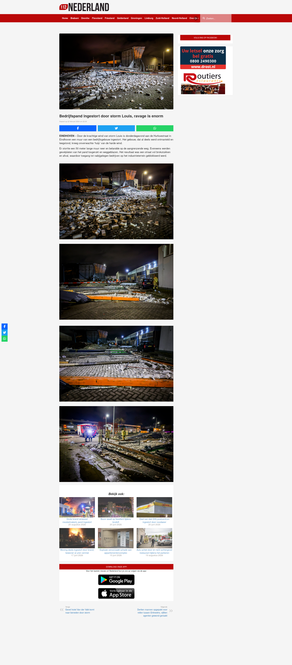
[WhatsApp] (154, 128)
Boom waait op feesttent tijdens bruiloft (116, 520)
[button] (284, 658)
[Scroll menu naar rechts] (196, 18)
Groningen (136, 18)
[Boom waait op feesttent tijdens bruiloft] (116, 507)
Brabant (75, 18)
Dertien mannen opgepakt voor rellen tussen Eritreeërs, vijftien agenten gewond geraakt (152, 611)
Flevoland (97, 18)
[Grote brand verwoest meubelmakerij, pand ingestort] (77, 507)
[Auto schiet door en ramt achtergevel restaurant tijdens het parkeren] (154, 538)
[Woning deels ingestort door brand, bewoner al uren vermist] (77, 538)
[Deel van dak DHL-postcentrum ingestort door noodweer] (154, 507)
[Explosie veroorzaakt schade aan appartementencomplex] (116, 538)
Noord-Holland (179, 18)
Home (65, 18)
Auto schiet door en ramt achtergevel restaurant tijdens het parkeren (154, 551)
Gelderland (123, 18)
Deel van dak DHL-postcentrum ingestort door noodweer (154, 520)
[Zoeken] (203, 18)
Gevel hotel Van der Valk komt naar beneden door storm (79, 610)
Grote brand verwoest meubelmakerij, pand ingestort (77, 520)
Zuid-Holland (162, 18)
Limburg (149, 18)
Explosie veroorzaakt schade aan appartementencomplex (116, 551)
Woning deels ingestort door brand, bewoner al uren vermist (77, 551)
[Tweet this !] (116, 128)
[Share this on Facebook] (77, 128)
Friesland (110, 18)
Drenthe (85, 18)
